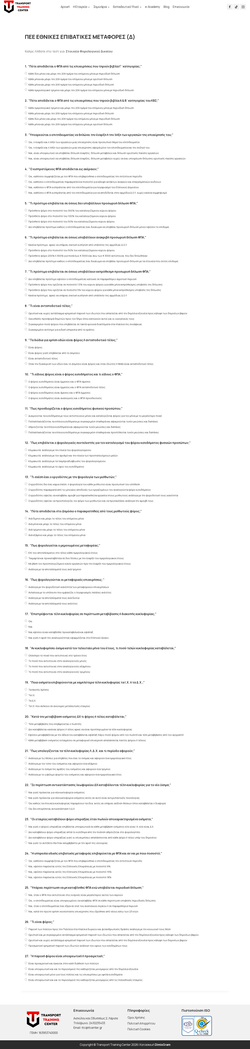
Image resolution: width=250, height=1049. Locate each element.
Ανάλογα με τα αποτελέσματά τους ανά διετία (53, 598)
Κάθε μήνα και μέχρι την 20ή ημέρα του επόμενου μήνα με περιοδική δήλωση (71, 84)
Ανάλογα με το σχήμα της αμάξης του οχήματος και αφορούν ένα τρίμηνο (69, 769)
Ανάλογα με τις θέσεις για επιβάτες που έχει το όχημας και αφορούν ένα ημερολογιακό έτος (79, 758)
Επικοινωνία (181, 7)
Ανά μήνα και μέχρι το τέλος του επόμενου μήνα (54, 524)
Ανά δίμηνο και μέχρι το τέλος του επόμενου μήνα (56, 518)
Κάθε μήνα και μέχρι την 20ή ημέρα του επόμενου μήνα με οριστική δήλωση (70, 79)
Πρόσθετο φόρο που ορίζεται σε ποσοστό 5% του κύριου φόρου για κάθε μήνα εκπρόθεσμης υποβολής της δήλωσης (94, 290)
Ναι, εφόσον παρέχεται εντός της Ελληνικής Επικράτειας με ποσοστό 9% (69, 866)
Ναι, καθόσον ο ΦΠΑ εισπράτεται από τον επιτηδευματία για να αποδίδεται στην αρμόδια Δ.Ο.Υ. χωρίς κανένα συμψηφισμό (97, 192)
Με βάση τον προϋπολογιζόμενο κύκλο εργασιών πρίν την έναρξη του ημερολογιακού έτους (79, 563)
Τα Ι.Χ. (31, 695)
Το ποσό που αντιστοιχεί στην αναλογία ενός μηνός (57, 661)
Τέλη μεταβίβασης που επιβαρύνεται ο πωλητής (54, 724)
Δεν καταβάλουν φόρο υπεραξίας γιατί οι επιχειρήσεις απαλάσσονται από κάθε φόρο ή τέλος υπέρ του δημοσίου (92, 837)
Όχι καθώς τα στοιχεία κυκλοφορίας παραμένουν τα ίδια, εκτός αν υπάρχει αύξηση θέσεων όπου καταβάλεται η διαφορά (97, 803)
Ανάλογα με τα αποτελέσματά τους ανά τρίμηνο (54, 569)
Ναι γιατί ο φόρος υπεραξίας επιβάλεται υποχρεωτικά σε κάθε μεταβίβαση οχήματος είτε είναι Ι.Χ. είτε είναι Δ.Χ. (91, 826)
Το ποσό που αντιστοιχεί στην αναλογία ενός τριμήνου (59, 671)
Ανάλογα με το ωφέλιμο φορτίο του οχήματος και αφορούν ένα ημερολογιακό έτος (75, 774)
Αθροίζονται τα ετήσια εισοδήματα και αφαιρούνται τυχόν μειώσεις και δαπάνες (74, 427)
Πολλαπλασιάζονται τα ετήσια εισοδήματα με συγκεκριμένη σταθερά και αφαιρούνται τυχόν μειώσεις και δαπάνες (93, 421)
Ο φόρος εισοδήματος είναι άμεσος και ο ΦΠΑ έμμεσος (59, 392)
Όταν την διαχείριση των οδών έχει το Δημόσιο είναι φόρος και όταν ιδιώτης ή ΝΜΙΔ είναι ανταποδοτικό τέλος (90, 364)
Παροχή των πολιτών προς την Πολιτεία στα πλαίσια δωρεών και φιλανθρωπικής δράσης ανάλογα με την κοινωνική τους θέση (99, 929)
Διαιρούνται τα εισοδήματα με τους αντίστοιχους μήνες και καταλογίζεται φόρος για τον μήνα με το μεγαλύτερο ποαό (95, 415)
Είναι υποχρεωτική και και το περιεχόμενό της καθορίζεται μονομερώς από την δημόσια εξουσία (83, 969)
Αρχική (65, 7)
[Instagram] (243, 7)
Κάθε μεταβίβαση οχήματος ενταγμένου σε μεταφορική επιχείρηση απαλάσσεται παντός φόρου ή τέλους (87, 740)
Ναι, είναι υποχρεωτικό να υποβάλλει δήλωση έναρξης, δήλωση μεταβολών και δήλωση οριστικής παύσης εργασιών (93, 153)
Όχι (30, 621)
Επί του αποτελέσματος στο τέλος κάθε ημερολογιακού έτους (63, 552)
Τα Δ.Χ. (32, 700)
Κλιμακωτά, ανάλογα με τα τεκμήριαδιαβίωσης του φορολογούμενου (67, 461)
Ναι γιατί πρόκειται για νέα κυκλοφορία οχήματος (56, 792)
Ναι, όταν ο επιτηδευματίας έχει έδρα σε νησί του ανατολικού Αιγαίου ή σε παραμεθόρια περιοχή (83, 906)
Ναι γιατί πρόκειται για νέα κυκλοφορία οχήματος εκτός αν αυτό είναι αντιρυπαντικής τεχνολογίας (84, 797)
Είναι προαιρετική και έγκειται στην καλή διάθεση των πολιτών (63, 963)
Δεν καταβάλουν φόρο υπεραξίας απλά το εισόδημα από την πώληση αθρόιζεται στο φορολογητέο (84, 832)
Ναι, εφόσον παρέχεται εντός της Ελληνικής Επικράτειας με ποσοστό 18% (69, 877)
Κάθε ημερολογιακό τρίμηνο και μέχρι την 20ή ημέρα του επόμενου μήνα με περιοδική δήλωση (81, 90)
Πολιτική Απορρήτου (141, 1023)
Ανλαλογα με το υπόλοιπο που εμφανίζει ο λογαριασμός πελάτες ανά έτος (69, 592)
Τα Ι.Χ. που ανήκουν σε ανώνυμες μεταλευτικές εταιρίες (59, 706)
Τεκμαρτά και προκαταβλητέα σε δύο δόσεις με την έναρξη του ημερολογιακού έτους (76, 558)
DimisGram (162, 1045)
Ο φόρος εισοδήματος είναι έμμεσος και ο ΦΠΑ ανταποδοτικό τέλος (66, 387)
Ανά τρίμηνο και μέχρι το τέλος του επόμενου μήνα (56, 529)
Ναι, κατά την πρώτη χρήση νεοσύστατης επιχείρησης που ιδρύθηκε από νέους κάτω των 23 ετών (83, 911)
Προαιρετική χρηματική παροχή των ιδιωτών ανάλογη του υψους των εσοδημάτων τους (77, 945)
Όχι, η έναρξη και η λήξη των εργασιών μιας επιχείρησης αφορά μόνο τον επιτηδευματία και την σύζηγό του (89, 147)
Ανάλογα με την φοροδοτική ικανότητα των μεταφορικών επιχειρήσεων (68, 587)
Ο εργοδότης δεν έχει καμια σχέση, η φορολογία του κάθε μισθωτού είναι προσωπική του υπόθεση (84, 484)
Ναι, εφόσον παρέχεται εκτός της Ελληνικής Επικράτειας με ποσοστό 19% (70, 871)
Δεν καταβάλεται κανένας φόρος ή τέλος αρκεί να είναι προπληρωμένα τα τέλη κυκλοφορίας (80, 729)
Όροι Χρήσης (136, 1018)
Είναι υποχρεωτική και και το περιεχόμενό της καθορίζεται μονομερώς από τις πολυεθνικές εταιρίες (85, 980)
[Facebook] (230, 7)
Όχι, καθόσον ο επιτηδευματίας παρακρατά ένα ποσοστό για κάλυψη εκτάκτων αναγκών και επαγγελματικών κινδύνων (94, 181)
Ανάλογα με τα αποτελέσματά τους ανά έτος (53, 603)
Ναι (30, 626)
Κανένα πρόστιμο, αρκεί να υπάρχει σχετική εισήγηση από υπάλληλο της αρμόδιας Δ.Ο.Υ (77, 244)
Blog (166, 7)
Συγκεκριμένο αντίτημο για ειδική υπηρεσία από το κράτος (61, 329)
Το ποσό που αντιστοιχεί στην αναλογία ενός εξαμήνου (59, 666)
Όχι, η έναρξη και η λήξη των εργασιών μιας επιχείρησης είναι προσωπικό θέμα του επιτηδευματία (83, 142)
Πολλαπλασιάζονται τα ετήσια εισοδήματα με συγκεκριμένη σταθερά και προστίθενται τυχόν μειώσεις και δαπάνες (93, 432)
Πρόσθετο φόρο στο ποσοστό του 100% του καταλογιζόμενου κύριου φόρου (72, 216)
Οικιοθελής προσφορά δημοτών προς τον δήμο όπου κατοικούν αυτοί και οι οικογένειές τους (81, 318)
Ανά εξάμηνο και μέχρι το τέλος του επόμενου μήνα (56, 535)
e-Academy (152, 7)
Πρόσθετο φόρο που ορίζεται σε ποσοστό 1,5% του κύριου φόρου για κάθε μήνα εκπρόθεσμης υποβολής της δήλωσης (95, 284)
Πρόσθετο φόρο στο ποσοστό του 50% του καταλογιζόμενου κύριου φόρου (71, 221)
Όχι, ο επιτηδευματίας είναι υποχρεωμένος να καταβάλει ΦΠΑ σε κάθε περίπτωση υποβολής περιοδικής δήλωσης (92, 900)
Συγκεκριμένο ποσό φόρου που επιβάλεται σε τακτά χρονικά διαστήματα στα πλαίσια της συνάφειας (85, 324)
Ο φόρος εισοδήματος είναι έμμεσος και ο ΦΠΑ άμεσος (59, 381)
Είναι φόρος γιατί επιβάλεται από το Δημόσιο (54, 353)
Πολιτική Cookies (139, 1029)
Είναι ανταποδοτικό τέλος (43, 358)
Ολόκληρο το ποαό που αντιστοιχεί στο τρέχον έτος (57, 655)
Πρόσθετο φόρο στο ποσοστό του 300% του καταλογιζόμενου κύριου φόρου (72, 210)
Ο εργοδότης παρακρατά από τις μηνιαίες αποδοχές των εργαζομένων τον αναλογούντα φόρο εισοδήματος (89, 489)
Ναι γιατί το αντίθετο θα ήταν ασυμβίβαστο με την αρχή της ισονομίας (68, 843)
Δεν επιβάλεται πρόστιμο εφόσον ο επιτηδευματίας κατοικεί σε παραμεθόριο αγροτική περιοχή (82, 279)
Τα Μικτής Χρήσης (38, 689)
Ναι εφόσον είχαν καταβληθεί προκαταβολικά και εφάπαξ (60, 632)
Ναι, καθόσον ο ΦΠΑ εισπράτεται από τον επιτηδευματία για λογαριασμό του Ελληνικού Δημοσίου (83, 187)
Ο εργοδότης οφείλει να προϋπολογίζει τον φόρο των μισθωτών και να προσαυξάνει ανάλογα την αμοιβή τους (90, 500)
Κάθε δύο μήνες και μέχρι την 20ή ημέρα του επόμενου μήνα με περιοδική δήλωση (74, 73)
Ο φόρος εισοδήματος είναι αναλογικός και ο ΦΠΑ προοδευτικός (65, 398)
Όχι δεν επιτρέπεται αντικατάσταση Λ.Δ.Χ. (51, 808)
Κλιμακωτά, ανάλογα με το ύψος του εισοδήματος (56, 466)
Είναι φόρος (35, 347)
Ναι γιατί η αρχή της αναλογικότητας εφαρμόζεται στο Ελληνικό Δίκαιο (68, 637)
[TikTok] (236, 7)
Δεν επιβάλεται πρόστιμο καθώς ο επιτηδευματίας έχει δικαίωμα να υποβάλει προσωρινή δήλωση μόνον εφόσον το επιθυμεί (98, 227)
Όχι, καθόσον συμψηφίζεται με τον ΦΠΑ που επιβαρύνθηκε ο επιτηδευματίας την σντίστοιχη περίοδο (85, 176)
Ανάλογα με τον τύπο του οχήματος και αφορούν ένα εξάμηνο (62, 763)
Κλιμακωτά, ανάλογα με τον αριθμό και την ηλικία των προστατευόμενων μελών (73, 455)
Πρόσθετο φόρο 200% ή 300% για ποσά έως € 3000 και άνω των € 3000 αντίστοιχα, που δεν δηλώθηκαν (87, 255)
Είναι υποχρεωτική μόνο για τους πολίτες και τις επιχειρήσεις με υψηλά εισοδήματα (75, 974)
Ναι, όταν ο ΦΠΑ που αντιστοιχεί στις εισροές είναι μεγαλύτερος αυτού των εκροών (75, 895)
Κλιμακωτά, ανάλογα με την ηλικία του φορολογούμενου (59, 450)
